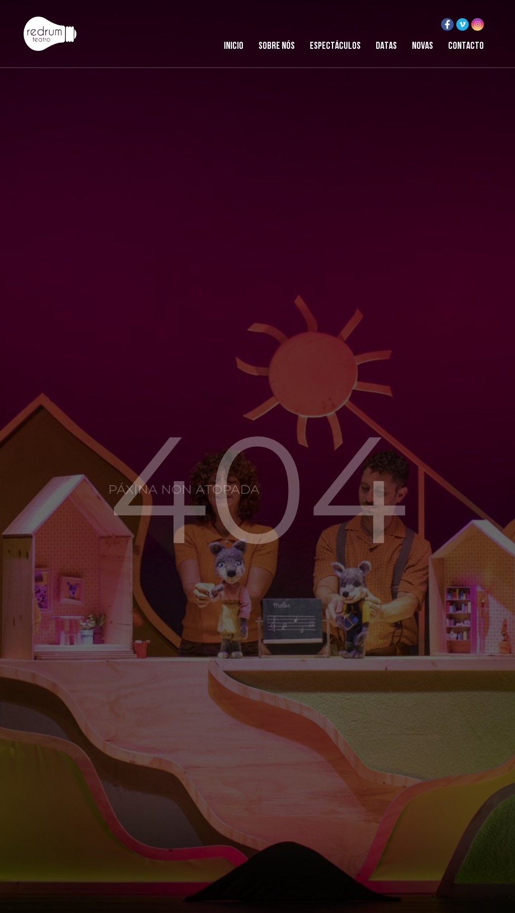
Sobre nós (277, 46)
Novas (422, 46)
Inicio (233, 46)
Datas (386, 46)
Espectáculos (335, 46)
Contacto (466, 46)
